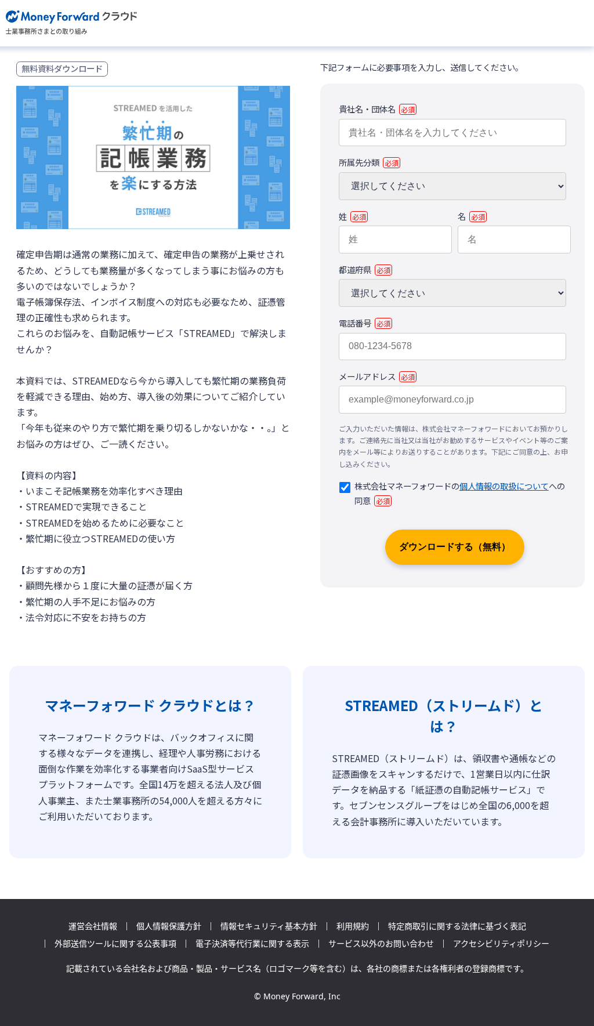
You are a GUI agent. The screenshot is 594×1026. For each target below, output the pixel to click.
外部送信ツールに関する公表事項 (115, 944)
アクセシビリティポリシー (501, 944)
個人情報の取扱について (504, 486)
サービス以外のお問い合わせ (381, 944)
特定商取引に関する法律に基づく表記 (457, 926)
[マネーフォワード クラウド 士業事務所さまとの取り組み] (71, 23)
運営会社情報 (92, 926)
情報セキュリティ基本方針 (268, 926)
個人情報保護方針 (168, 926)
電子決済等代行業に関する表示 (252, 944)
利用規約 (352, 926)
